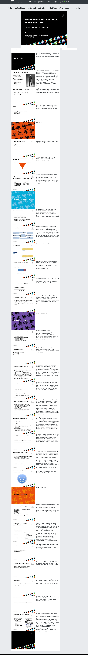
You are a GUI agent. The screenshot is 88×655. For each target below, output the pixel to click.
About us (30, 2)
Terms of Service (55, 2)
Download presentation (16, 52)
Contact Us (61, 2)
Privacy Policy (49, 2)
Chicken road (35, 2)
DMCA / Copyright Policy (42, 2)
